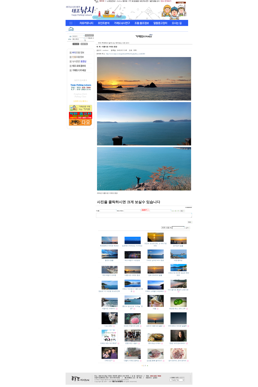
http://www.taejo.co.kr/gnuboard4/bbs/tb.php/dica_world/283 (125, 54)
